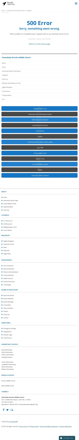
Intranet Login (7, 335)
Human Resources (9, 281)
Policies (5, 311)
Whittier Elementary (7, 369)
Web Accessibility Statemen (48, 426)
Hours (4, 67)
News (5, 247)
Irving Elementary (6, 357)
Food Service (6, 91)
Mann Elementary (6, 367)
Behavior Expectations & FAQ (11, 83)
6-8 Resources (7, 224)
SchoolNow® (13, 421)
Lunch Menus (7, 230)
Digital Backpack (7, 87)
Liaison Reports (8, 308)
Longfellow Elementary (8, 364)
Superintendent (8, 207)
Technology (7, 285)
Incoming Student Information (11, 71)
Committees (7, 305)
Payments (6, 250)
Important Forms (8, 244)
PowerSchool (7, 338)
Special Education (8, 269)
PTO (6, 99)
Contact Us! (68, 438)
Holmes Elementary (7, 355)
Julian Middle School (7, 386)
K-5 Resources (7, 221)
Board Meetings (8, 302)
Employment (7, 332)
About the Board (8, 295)
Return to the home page (39, 44)
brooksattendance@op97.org (28, 404)
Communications (8, 275)
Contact (5, 318)
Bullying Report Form (10, 227)
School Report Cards (9, 204)
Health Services (8, 278)
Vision (5, 197)
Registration (7, 254)
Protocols (6, 314)
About (4, 63)
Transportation (6, 95)
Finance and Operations (10, 272)
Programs (5, 75)
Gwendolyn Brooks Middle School (16, 10)
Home (3, 10)
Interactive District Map (10, 200)
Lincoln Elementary (7, 362)
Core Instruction (8, 266)
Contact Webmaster (65, 426)
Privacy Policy (34, 426)
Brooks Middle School (8, 381)
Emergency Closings (9, 328)
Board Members (8, 298)
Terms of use (23, 426)
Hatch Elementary (7, 352)
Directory (5, 79)
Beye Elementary (6, 350)
